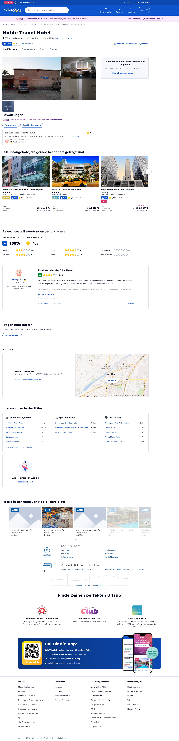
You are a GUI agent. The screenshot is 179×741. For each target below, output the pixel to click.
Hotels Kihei (109, 553)
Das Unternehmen (135, 687)
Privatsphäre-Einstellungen (102, 700)
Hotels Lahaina (67, 557)
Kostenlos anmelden (152, 19)
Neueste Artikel (133, 709)
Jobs (129, 700)
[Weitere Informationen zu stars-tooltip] (30, 530)
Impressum (96, 726)
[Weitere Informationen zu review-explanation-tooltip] (32, 44)
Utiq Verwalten (97, 704)
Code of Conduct (62, 700)
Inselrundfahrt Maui (63, 432)
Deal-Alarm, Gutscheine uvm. (30, 700)
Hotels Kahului (67, 550)
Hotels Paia (65, 553)
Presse (130, 696)
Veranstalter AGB (98, 687)
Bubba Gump (110, 432)
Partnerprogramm (63, 696)
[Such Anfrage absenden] (66, 10)
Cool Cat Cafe (110, 428)
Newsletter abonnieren (28, 704)
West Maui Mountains (14, 428)
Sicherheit (95, 722)
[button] (31, 78)
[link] (106, 10)
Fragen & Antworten (26, 696)
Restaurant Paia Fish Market (117, 423)
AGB (93, 709)
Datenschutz (96, 696)
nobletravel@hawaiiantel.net (29, 379)
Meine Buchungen (26, 687)
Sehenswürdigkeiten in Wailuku (18, 447)
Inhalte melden (24, 726)
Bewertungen (29, 49)
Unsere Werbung (134, 691)
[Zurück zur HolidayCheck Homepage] (12, 10)
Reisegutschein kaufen (27, 709)
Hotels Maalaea (111, 550)
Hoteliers (58, 687)
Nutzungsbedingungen (101, 691)
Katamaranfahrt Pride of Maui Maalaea (71, 428)
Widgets (58, 691)
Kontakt (127, 2)
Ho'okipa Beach (12, 442)
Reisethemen (133, 704)
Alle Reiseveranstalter (27, 722)
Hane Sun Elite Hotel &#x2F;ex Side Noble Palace (124, 569)
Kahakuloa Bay (11, 437)
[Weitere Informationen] (133, 208)
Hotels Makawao (111, 557)
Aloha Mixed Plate (112, 437)
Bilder (42, 49)
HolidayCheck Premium (28, 713)
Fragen (53, 49)
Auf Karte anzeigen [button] (63, 38)
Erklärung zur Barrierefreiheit (103, 718)
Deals (8, 2)
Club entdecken (134, 19)
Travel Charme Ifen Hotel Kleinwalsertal (77, 569)
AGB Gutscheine (98, 713)
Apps (20, 718)
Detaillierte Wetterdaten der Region (89, 585)
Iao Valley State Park (14, 423)
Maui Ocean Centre (13, 432)
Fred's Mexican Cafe (113, 442)
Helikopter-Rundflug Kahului (67, 423)
